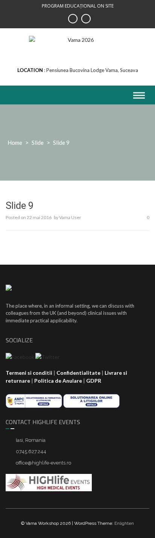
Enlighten (124, 523)
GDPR (93, 380)
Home (15, 142)
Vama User (70, 217)
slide (38, 142)
